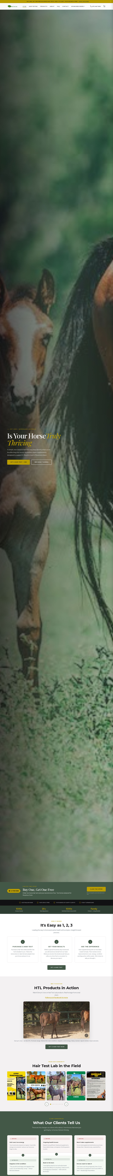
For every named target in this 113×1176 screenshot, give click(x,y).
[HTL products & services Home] (12, 6)
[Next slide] (66, 1104)
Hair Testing (33, 6)
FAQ (58, 6)
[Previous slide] (46, 1104)
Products (43, 6)
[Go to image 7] (59, 1104)
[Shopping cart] (104, 6)
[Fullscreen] (86, 1035)
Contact (65, 6)
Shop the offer (84, 1)
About (52, 6)
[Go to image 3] (53, 1104)
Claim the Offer (96, 889)
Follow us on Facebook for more (56, 997)
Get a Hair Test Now (56, 1046)
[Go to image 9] (62, 1104)
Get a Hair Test (56, 967)
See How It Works (41, 462)
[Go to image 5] (56, 1104)
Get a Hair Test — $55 (18, 462)
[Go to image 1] (50, 1104)
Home (24, 6)
